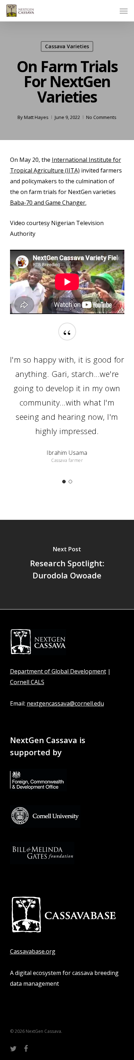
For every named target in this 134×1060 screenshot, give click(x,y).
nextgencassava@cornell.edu (65, 703)
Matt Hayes (36, 117)
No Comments (101, 117)
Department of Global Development (58, 671)
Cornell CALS (27, 682)
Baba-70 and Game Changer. (48, 202)
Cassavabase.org (32, 951)
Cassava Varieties (67, 46)
